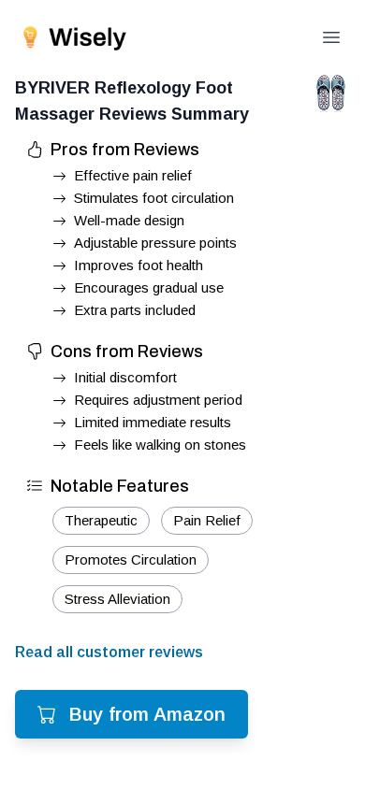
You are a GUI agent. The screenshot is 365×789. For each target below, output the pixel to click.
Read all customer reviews (109, 652)
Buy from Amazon (147, 714)
